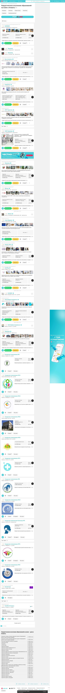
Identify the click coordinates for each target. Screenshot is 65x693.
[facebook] (3, 690)
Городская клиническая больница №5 (15, 520)
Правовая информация (22, 689)
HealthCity (7, 84)
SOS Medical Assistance (11, 299)
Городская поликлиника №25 (12, 416)
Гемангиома (25, 10)
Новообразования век (12, 13)
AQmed (6, 188)
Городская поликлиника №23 (12, 396)
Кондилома (4, 13)
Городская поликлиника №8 (12, 479)
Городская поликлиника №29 (12, 437)
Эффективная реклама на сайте (7, 159)
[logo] (4, 1)
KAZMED (10, 293)
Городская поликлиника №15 (12, 544)
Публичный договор (30, 689)
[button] (4, 21)
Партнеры (35, 689)
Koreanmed (8, 586)
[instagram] (2, 690)
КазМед (7, 268)
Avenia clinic (8, 244)
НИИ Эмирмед (8, 131)
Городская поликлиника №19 (12, 564)
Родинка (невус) (18, 10)
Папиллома (10, 10)
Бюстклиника (8, 59)
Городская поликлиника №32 (12, 499)
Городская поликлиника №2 (12, 354)
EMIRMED (7, 26)
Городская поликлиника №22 (12, 375)
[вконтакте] (4, 690)
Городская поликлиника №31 (12, 458)
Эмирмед (10, 48)
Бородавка (4, 10)
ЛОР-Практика (8, 110)
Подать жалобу (40, 689)
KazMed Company (9, 605)
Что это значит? (20, 692)
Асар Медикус (8, 220)
